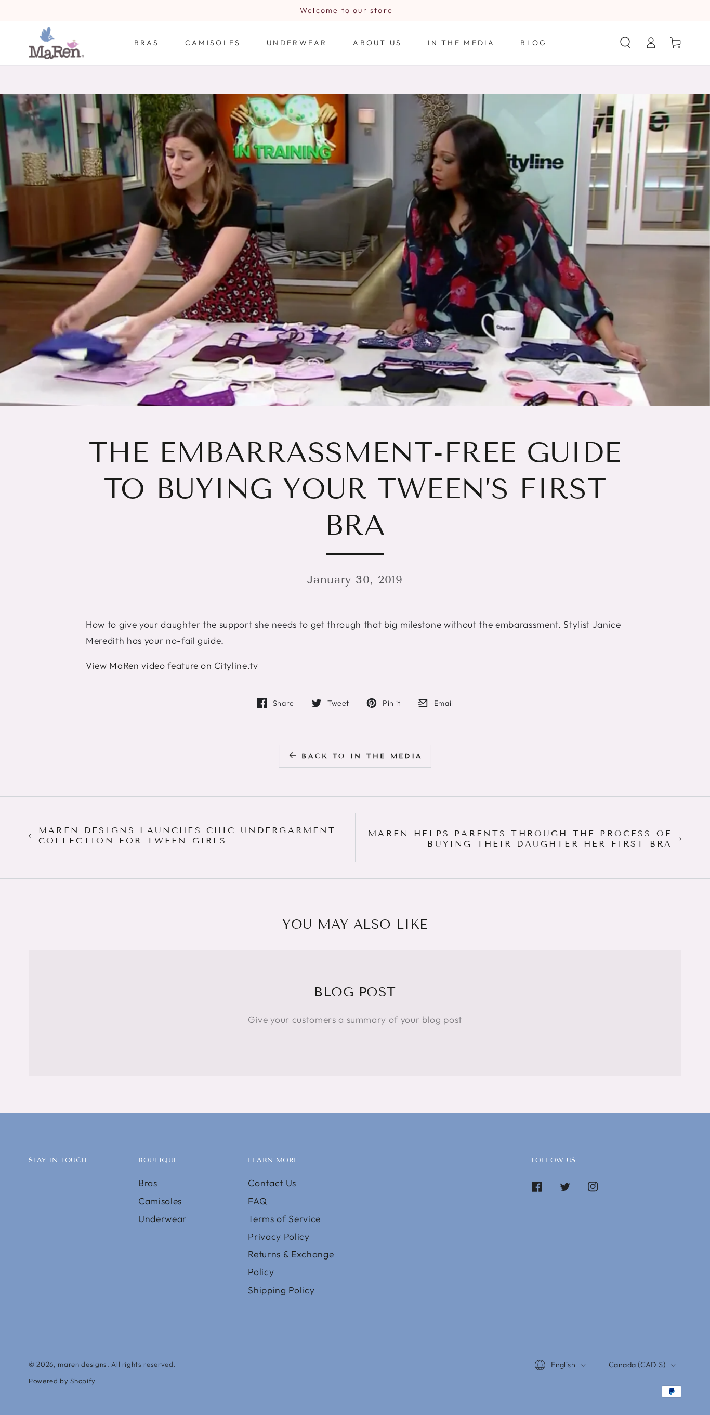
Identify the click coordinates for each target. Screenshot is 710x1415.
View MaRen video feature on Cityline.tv (172, 665)
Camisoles (160, 1201)
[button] (625, 42)
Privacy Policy (278, 1236)
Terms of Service (284, 1219)
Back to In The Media (362, 756)
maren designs (82, 1364)
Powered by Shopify (62, 1381)
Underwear (162, 1219)
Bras (147, 1183)
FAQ (257, 1201)
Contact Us (272, 1183)
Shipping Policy (281, 1290)
